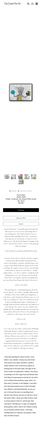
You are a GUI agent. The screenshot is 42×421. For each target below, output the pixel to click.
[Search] (28, 4)
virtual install (25, 191)
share (14, 191)
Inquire (21, 224)
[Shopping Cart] (32, 4)
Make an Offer (21, 218)
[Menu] (36, 4)
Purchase (21, 210)
